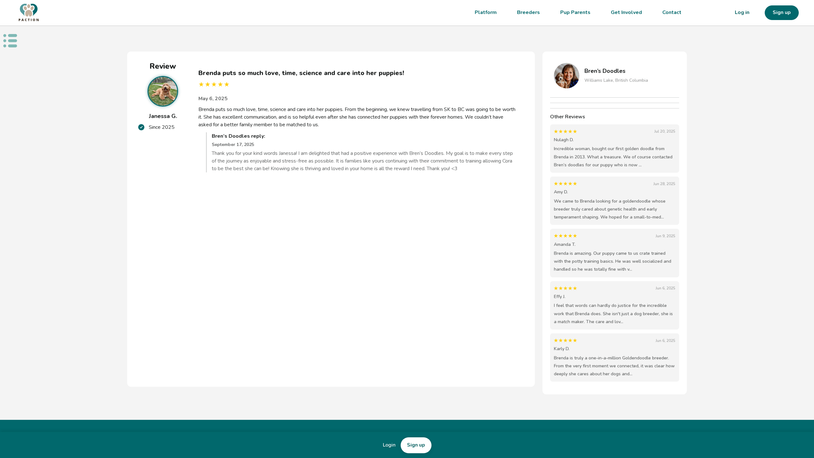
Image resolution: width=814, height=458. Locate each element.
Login (389, 444)
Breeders (528, 12)
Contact (671, 12)
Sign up (782, 12)
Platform (486, 12)
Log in (742, 12)
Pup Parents (575, 12)
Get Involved (626, 12)
